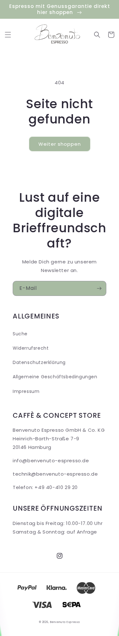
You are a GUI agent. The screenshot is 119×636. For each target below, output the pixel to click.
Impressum (26, 391)
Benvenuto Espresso (65, 622)
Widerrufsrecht (31, 348)
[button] (8, 35)
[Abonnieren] (99, 288)
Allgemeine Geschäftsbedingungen (55, 377)
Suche (20, 334)
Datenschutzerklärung (39, 362)
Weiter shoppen (59, 144)
